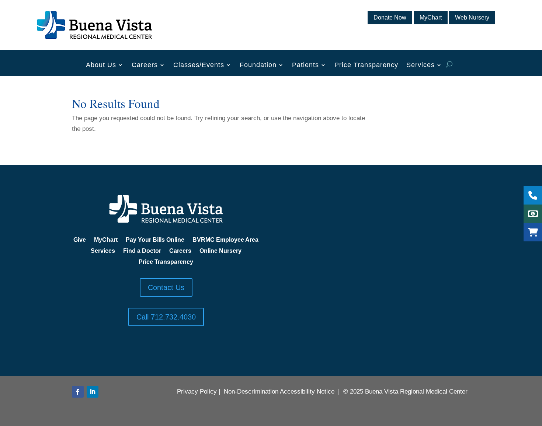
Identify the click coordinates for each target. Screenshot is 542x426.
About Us (101, 65)
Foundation (258, 65)
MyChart (431, 17)
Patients (305, 65)
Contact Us (166, 287)
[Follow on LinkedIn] (92, 392)
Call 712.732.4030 (166, 317)
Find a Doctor (142, 251)
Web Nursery (472, 17)
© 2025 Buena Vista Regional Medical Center (405, 391)
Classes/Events (198, 65)
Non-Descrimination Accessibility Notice (279, 391)
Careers (145, 65)
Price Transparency (366, 65)
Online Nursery (220, 251)
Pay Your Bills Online (155, 240)
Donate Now (390, 17)
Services (420, 65)
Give (79, 240)
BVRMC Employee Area (225, 240)
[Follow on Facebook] (78, 392)
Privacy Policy (197, 391)
